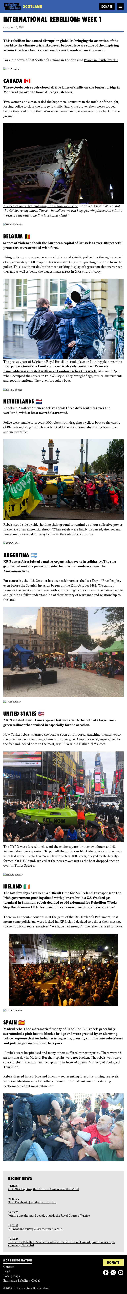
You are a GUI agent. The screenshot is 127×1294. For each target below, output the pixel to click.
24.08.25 (13, 1199)
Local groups (11, 1276)
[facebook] (106, 1273)
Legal (6, 1271)
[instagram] (113, 1273)
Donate (107, 7)
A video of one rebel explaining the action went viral (40, 206)
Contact (8, 1267)
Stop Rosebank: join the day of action (32, 1202)
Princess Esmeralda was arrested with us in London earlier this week (55, 368)
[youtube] (121, 1273)
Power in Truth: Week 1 (101, 60)
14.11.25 (13, 1185)
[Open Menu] (120, 6)
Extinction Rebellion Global (21, 1280)
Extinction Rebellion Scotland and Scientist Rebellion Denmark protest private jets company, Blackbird (61, 1244)
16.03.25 (13, 1212)
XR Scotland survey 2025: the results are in (35, 1229)
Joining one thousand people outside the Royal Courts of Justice (49, 1215)
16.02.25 (13, 1238)
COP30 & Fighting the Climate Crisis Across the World (43, 1189)
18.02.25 (13, 1225)
